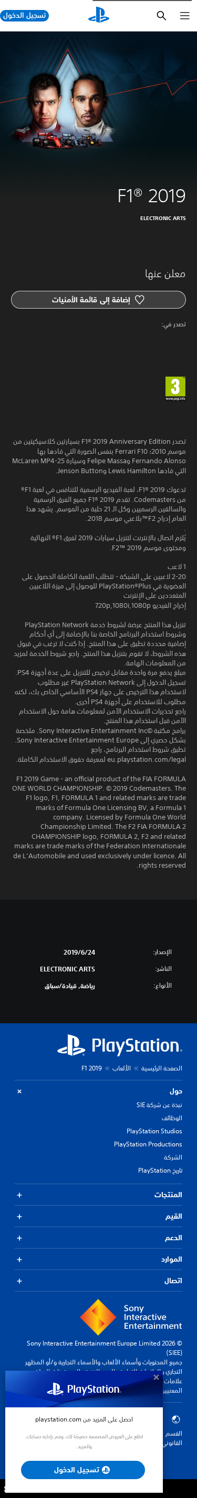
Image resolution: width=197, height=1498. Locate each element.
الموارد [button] (171, 1259)
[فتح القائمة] (184, 15)
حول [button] (176, 1091)
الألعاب (121, 1068)
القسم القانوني (172, 1438)
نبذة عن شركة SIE (159, 1104)
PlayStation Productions (148, 1144)
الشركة (173, 1157)
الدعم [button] (173, 1237)
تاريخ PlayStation (160, 1170)
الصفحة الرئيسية (161, 1068)
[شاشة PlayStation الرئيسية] (99, 16)
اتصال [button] (173, 1280)
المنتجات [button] (168, 1194)
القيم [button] (173, 1216)
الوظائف (172, 1117)
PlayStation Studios (154, 1131)
